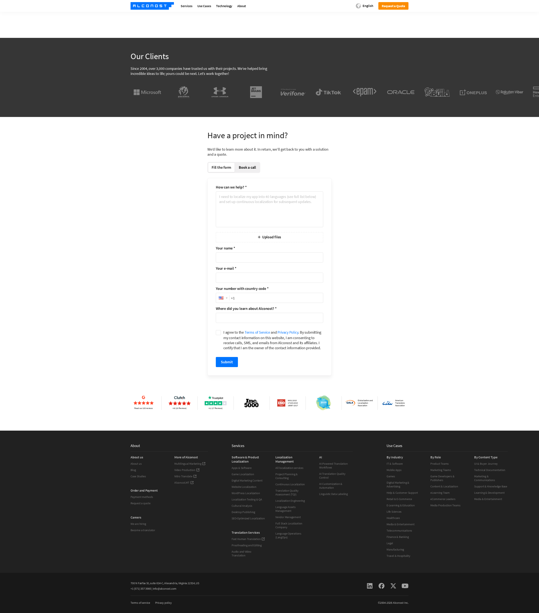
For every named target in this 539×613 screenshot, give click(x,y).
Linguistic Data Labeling (333, 494)
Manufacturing (395, 549)
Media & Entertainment (401, 524)
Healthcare (393, 518)
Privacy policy (163, 603)
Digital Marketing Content (247, 480)
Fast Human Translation (246, 539)
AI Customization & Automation (330, 486)
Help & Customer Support (402, 493)
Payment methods (142, 497)
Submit (227, 362)
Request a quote (141, 503)
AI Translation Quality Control (332, 475)
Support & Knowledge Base (490, 486)
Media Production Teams (445, 505)
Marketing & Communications (484, 478)
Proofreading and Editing (247, 545)
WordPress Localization (246, 493)
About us (136, 464)
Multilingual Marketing (187, 464)
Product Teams (439, 464)
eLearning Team (440, 493)
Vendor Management (288, 517)
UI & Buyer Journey (486, 464)
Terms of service (140, 603)
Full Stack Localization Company (288, 525)
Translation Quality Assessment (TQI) (287, 492)
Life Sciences (394, 511)
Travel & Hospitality (398, 556)
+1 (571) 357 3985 (141, 588)
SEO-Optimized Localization (248, 518)
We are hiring (138, 524)
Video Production (184, 470)
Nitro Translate (183, 476)
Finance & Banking (398, 537)
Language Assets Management (285, 509)
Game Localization (243, 474)
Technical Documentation (489, 470)
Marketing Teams (440, 470)
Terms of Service (257, 332)
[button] (222, 298)
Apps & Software (242, 468)
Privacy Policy (288, 332)
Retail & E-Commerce (399, 499)
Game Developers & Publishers (442, 478)
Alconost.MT (181, 482)
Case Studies (138, 476)
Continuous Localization (290, 484)
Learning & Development (489, 493)
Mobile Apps (394, 470)
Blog (133, 470)
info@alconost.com (164, 588)
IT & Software (395, 464)
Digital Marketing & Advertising (398, 484)
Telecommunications (399, 530)
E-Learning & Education (401, 505)
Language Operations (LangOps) (288, 535)
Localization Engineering (290, 501)
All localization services (289, 468)
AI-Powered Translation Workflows (333, 465)
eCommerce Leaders (442, 499)
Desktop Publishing (243, 512)
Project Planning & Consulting (286, 476)
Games (391, 476)
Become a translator (143, 530)
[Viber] (509, 92)
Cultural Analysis (242, 506)
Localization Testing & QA (247, 499)
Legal (390, 543)
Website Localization (244, 487)
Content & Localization (444, 486)
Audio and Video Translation (241, 553)
